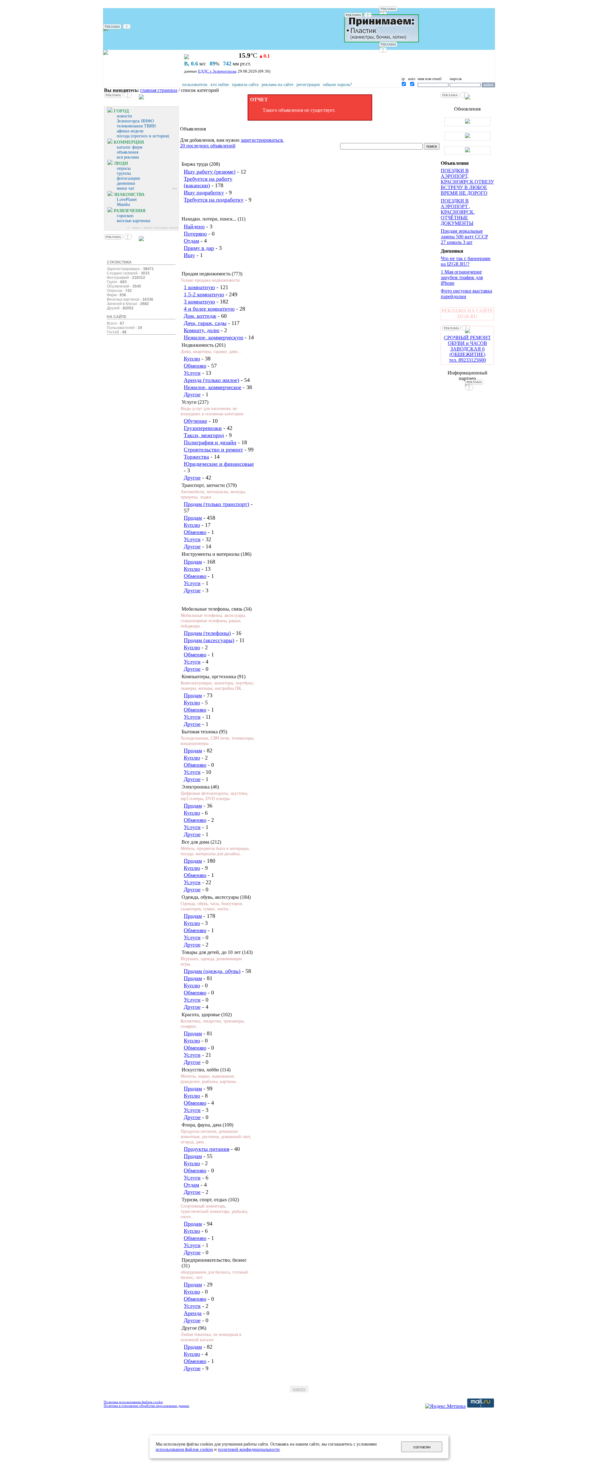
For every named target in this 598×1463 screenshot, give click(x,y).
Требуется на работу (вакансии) (208, 182)
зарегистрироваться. (262, 140)
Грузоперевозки (203, 428)
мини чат (125, 188)
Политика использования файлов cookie (133, 1402)
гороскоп (125, 215)
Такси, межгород (204, 435)
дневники (126, 183)
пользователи (194, 84)
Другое (192, 394)
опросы (124, 168)
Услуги (192, 373)
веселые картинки (133, 220)
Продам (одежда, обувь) (212, 971)
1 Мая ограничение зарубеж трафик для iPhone (462, 277)
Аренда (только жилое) (211, 380)
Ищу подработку (204, 192)
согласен (421, 1447)
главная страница (158, 90)
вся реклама (128, 157)
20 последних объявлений (207, 145)
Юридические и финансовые (219, 464)
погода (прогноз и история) (143, 136)
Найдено (194, 226)
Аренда (193, 1313)
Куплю (192, 358)
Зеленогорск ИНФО (135, 121)
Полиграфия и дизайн (210, 442)
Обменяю (195, 366)
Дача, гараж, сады (205, 323)
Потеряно (195, 234)
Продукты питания (206, 1149)
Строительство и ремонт (213, 449)
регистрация (308, 84)
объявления (127, 152)
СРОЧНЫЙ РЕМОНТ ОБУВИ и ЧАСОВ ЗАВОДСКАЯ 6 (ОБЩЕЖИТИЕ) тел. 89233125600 (467, 349)
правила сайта (245, 84)
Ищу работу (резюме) (209, 172)
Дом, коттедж (200, 316)
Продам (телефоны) (207, 633)
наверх (299, 1389)
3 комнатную (199, 301)
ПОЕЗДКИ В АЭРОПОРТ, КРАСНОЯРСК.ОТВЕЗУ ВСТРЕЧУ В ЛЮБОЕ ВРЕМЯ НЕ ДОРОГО (467, 182)
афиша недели (130, 131)
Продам (193, 518)
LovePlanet (127, 199)
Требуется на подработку (214, 200)
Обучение (195, 421)
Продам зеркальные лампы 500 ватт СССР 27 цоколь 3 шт (464, 236)
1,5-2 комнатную (204, 294)
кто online (220, 84)
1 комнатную (199, 287)
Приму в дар (199, 248)
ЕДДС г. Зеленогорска (217, 71)
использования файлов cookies (184, 1449)
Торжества (196, 457)
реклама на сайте (277, 84)
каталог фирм (129, 147)
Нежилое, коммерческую (213, 337)
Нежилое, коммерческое (212, 387)
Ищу (189, 255)
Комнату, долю (201, 330)
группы (124, 173)
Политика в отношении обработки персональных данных (146, 1406)
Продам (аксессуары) (209, 640)
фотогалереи (128, 178)
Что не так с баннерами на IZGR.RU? (466, 261)
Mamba (123, 204)
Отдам (191, 241)
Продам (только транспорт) (216, 504)
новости (124, 116)
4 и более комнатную (209, 309)
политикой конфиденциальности (249, 1449)
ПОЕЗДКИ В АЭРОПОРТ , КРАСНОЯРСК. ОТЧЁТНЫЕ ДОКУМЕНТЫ (458, 212)
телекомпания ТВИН (136, 126)
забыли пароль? (337, 84)
